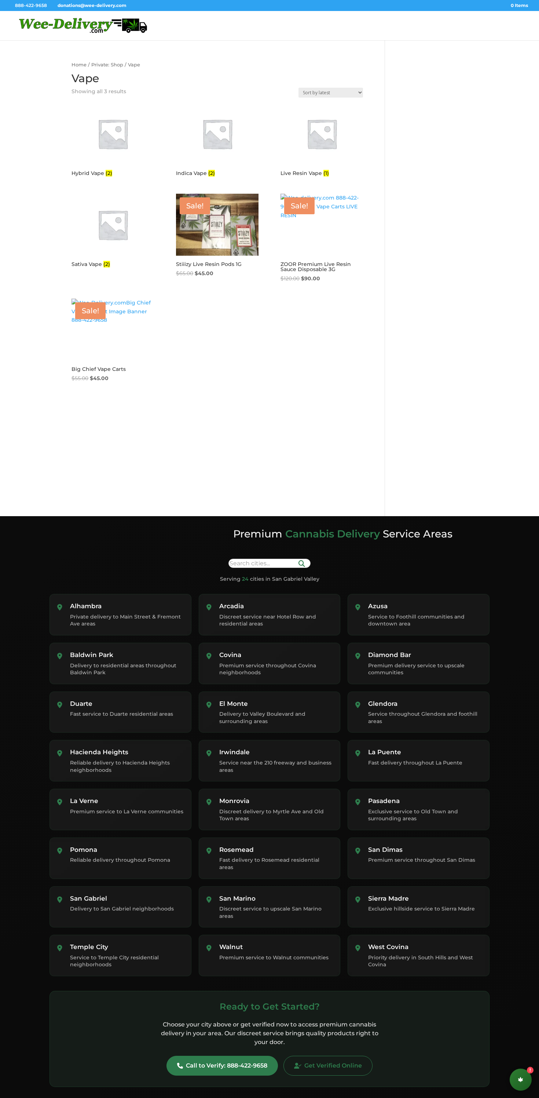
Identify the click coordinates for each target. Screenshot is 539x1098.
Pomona (83, 849)
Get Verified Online (333, 1065)
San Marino (237, 898)
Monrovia (234, 801)
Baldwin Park (91, 655)
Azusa (378, 606)
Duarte (81, 703)
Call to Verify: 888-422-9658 (226, 1065)
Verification (405, 25)
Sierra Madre (388, 898)
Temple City (89, 947)
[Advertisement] (437, 118)
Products (438, 25)
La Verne (84, 801)
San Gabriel (88, 898)
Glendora (382, 703)
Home (375, 25)
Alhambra (86, 606)
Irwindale (234, 752)
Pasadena (384, 801)
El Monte (233, 703)
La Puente (384, 752)
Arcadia (231, 606)
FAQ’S (506, 25)
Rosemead (236, 849)
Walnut (231, 947)
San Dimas (385, 849)
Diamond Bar (389, 655)
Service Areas (473, 25)
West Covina (388, 947)
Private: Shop (107, 65)
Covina (230, 655)
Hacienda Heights (99, 752)
